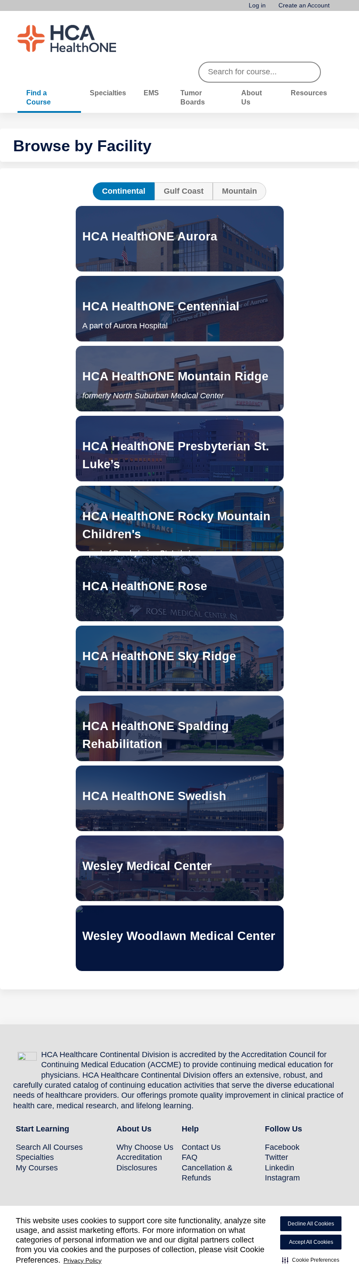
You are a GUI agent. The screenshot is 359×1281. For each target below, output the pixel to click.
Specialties (108, 93)
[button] (310, 1260)
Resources (309, 93)
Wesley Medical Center (147, 857)
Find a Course (38, 97)
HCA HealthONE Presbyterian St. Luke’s (175, 446)
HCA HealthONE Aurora (149, 228)
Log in (257, 5)
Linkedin (279, 1167)
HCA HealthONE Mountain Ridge (175, 376)
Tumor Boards (192, 97)
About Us (251, 97)
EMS (151, 93)
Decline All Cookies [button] (311, 1224)
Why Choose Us (144, 1147)
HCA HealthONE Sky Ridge (159, 647)
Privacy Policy (82, 1260)
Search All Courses (49, 1147)
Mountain (239, 191)
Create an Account (304, 5)
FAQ (189, 1157)
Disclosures (136, 1167)
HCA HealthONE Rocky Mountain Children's (176, 525)
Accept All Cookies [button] (311, 1242)
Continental (123, 191)
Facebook (282, 1147)
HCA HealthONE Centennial (160, 306)
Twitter (276, 1157)
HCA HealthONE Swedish (154, 787)
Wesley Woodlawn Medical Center (178, 927)
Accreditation (139, 1157)
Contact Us (201, 1147)
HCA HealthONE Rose (144, 577)
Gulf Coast (184, 191)
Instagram (282, 1177)
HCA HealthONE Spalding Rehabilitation (155, 726)
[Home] (83, 38)
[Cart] (338, 8)
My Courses (37, 1167)
